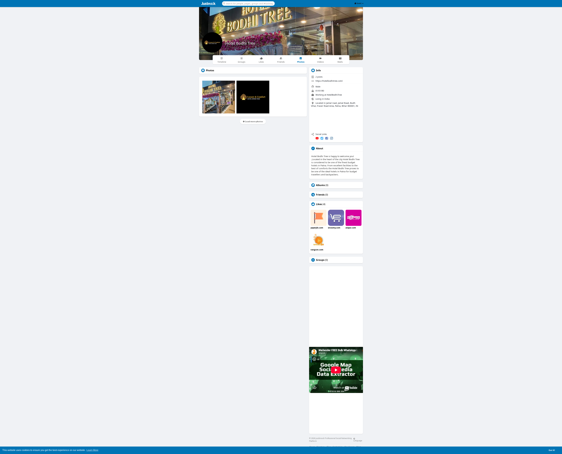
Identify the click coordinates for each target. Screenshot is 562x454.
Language (357, 440)
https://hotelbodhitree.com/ (329, 80)
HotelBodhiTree (334, 94)
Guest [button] (359, 3)
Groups (320, 260)
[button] (248, 3)
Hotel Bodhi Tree (240, 43)
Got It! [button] (552, 450)
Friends (320, 194)
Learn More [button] (92, 450)
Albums (320, 185)
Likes (319, 204)
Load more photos (254, 121)
